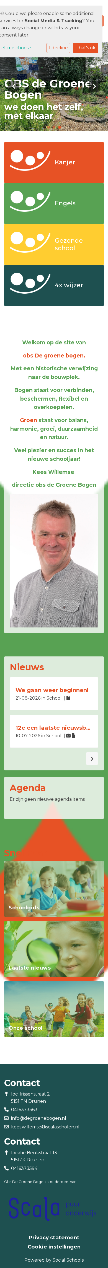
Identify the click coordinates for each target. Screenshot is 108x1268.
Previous (13, 86)
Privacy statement (54, 1237)
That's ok (86, 47)
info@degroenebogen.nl (38, 1118)
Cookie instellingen (54, 1246)
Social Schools (68, 1260)
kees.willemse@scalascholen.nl (45, 1127)
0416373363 (24, 1109)
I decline (58, 47)
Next (94, 86)
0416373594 (24, 1168)
